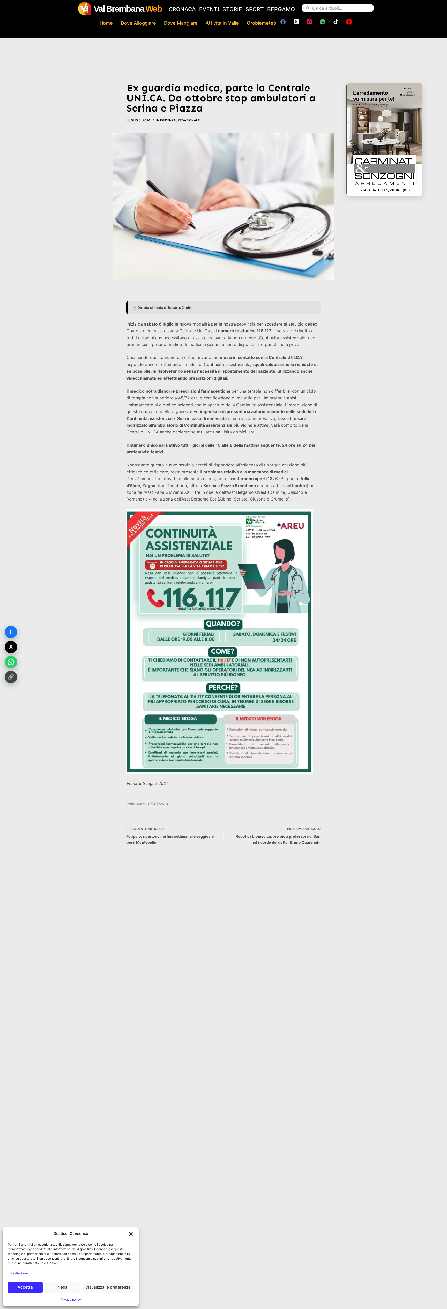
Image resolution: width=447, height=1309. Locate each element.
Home (106, 23)
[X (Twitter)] (296, 21)
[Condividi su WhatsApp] (11, 662)
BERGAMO (281, 9)
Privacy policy (70, 1299)
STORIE (232, 9)
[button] (130, 1234)
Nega (63, 1287)
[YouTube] (349, 21)
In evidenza (166, 120)
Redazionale (189, 120)
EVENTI (209, 9)
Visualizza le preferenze (108, 1287)
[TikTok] (335, 21)
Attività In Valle (222, 23)
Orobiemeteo (261, 23)
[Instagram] (309, 21)
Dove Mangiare (181, 23)
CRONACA (182, 9)
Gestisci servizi (21, 1273)
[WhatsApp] (322, 21)
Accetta (25, 1287)
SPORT (254, 9)
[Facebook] (283, 21)
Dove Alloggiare (138, 23)
